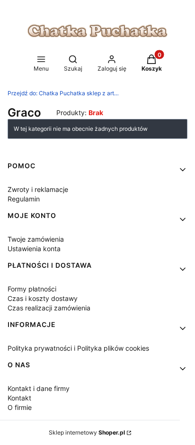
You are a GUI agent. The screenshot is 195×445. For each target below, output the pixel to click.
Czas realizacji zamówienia (49, 308)
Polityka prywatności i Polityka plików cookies (78, 348)
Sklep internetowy (87, 432)
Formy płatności (32, 289)
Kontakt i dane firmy (39, 388)
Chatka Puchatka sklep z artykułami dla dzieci (64, 93)
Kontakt (19, 398)
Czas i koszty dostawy (43, 298)
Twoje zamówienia (36, 239)
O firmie (20, 407)
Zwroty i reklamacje (38, 189)
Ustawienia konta (34, 249)
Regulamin (24, 199)
